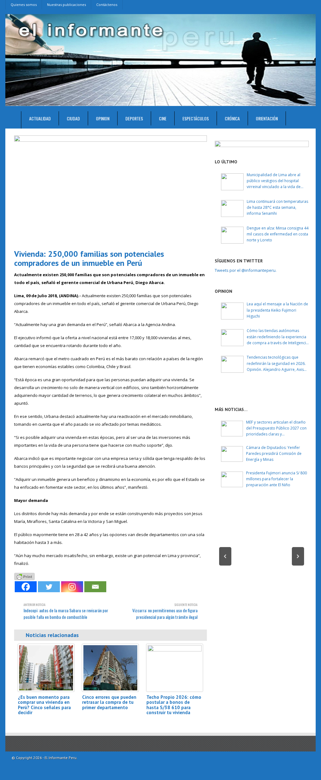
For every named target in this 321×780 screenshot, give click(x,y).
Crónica (232, 118)
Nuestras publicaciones (66, 4)
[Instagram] (72, 586)
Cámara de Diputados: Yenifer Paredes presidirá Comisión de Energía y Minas (274, 453)
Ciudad (73, 118)
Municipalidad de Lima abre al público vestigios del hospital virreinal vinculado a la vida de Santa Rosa (274, 181)
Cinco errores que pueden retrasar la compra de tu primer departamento (109, 702)
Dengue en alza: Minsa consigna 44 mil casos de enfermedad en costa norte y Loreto (277, 234)
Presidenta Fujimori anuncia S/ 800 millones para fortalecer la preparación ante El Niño (276, 478)
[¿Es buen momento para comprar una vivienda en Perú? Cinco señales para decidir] (46, 667)
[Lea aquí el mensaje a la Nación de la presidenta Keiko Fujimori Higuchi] (232, 311)
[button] (225, 556)
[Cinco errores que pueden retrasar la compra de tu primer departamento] (110, 667)
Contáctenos (106, 4)
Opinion (102, 118)
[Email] (95, 586)
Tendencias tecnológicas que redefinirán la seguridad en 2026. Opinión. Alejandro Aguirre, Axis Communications (276, 363)
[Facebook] (26, 586)
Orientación (267, 118)
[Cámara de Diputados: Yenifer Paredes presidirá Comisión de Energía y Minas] (232, 454)
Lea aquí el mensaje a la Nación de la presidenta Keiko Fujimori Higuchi (277, 310)
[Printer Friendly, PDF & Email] (24, 576)
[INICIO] (13, 120)
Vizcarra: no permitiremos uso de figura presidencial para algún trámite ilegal (164, 611)
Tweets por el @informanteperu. (245, 270)
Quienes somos (24, 4)
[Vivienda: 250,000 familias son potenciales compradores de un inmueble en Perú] (110, 189)
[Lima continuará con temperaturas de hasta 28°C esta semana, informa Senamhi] (232, 208)
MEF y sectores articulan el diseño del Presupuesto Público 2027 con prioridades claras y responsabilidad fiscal (276, 428)
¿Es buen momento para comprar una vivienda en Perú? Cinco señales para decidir (44, 705)
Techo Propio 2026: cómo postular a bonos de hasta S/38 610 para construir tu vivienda (173, 705)
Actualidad (40, 118)
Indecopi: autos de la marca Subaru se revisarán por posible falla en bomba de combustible (66, 611)
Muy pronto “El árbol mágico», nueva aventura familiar (262, 585)
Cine (162, 118)
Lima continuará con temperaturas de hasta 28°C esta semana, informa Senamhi (277, 207)
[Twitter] (49, 586)
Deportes (134, 118)
